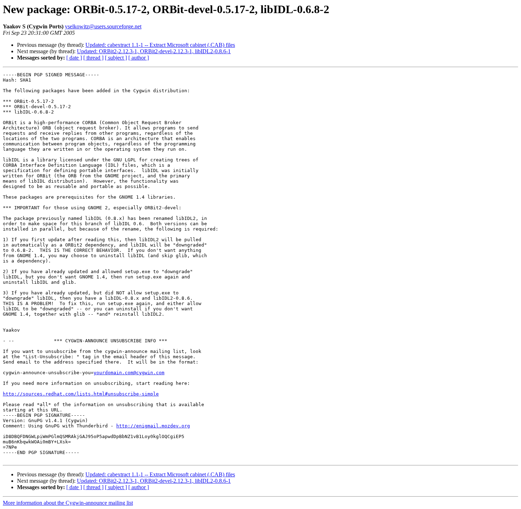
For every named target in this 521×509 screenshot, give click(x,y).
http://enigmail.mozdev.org (153, 425)
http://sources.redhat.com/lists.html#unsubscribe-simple (81, 394)
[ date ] (74, 58)
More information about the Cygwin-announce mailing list (68, 503)
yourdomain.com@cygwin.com (129, 372)
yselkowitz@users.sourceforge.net (103, 26)
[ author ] (138, 58)
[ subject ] (116, 58)
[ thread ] (93, 58)
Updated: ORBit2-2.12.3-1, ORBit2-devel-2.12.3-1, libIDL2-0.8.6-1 (154, 51)
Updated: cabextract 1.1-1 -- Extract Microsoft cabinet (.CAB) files (160, 45)
